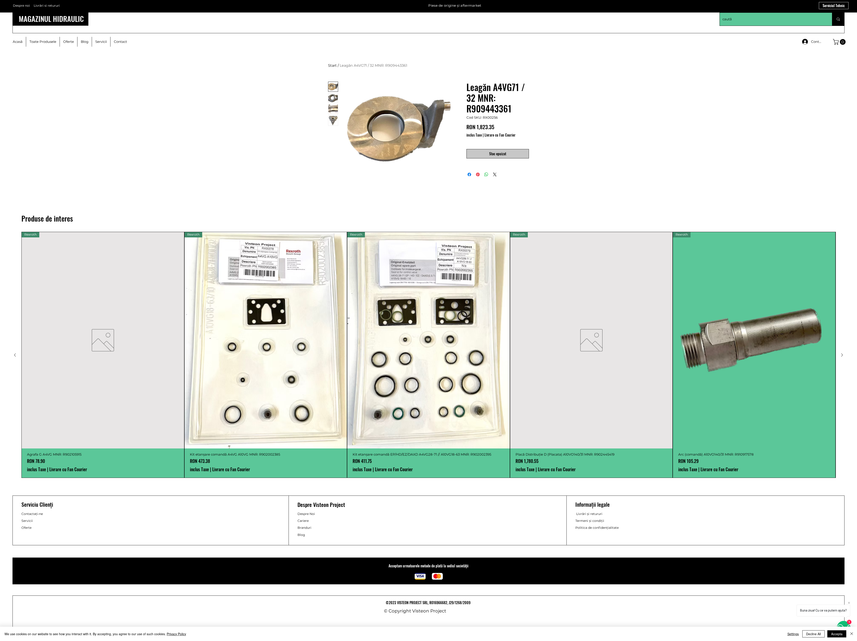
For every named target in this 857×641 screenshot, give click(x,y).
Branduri (304, 528)
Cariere (303, 521)
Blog (301, 535)
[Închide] (851, 633)
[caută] (838, 19)
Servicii (27, 521)
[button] (840, 42)
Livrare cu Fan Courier (500, 135)
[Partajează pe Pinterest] (478, 174)
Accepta (836, 634)
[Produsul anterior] (15, 355)
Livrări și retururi (589, 514)
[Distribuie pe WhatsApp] (486, 174)
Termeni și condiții (589, 521)
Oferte (26, 528)
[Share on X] (494, 174)
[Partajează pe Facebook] (469, 174)
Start (332, 65)
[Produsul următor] (842, 355)
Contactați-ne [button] (32, 514)
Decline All (813, 634)
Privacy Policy (176, 634)
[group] (428, 355)
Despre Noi (306, 514)
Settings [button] (793, 634)
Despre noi (21, 6)
